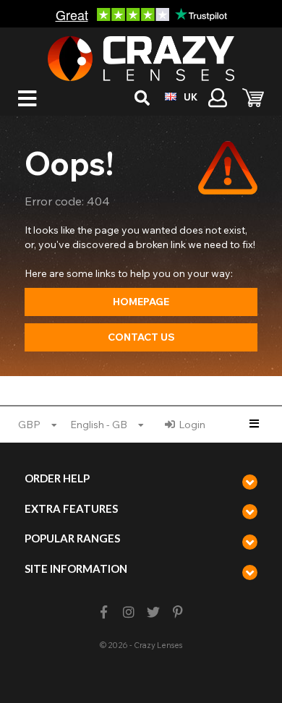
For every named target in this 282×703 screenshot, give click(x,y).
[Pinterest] (178, 612)
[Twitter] (153, 612)
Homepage (141, 301)
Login (192, 424)
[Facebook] (103, 612)
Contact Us (141, 337)
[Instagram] (128, 612)
